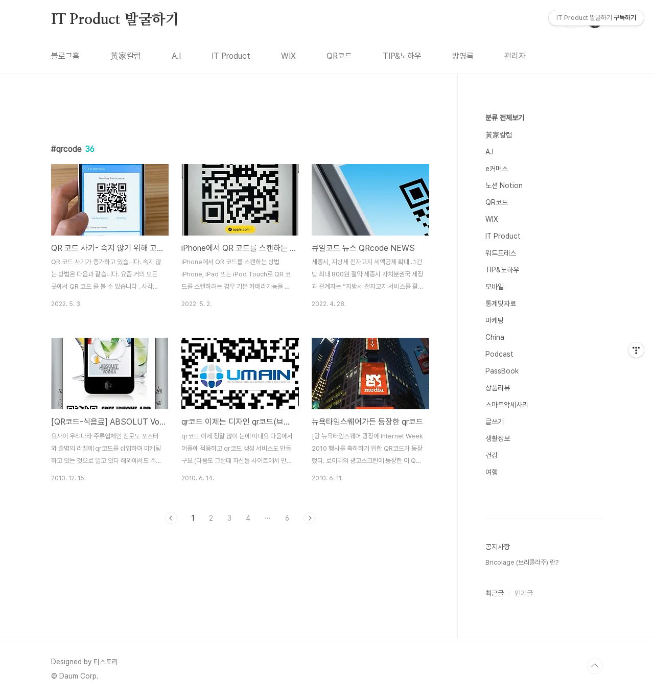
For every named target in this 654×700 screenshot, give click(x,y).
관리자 (515, 56)
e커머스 (496, 169)
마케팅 (494, 320)
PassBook (502, 371)
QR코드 (339, 56)
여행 (491, 472)
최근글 (494, 593)
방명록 (463, 56)
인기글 (524, 593)
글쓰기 (494, 421)
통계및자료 (500, 303)
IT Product (231, 56)
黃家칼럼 (125, 56)
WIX (288, 56)
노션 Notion (504, 185)
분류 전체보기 (504, 117)
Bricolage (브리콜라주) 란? (521, 562)
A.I (176, 56)
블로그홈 (65, 56)
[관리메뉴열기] (636, 350)
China (494, 337)
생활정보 (497, 438)
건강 (491, 455)
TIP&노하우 (402, 56)
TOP (595, 666)
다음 (309, 518)
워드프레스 (500, 253)
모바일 (494, 287)
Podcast (499, 354)
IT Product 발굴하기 (115, 20)
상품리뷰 (497, 388)
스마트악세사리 (506, 405)
